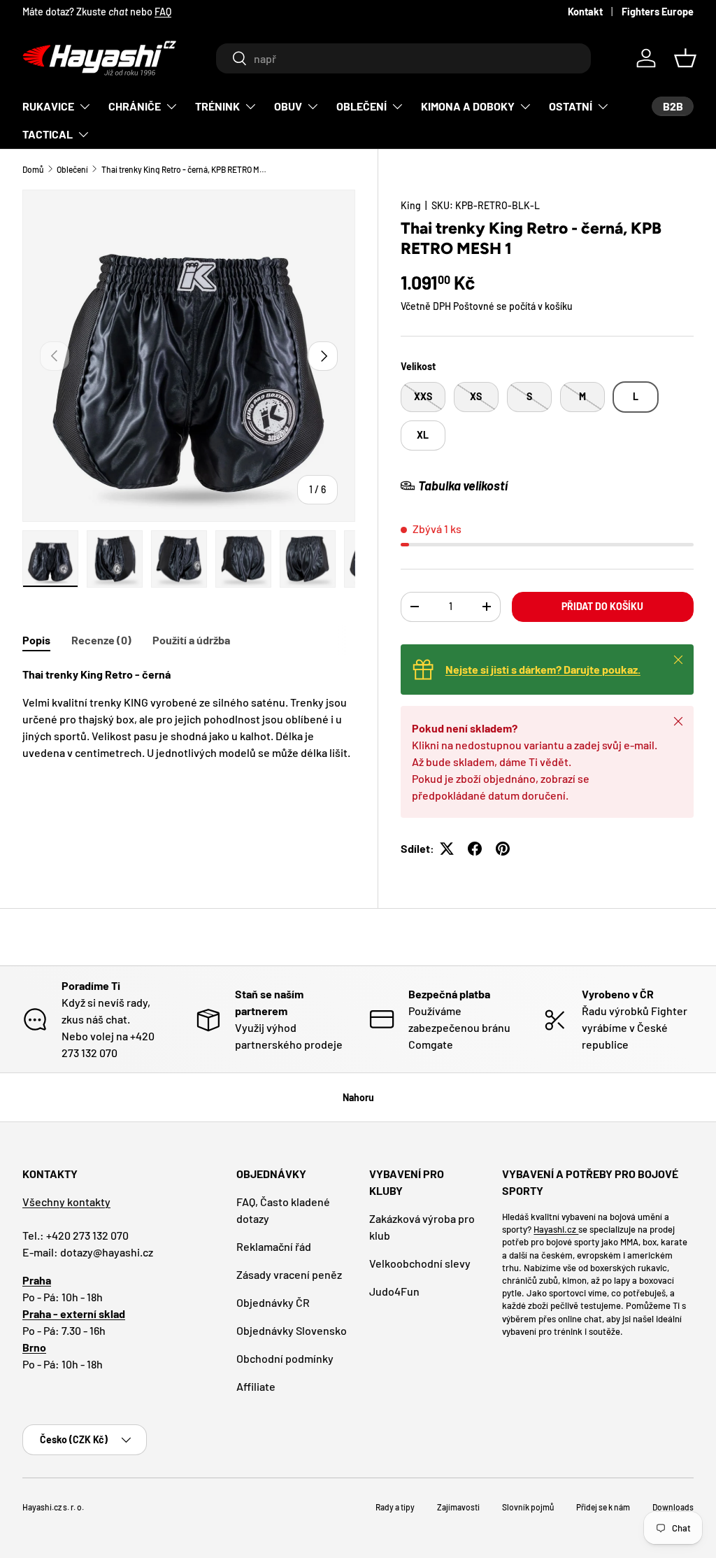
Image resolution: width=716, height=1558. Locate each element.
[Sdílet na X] (447, 849)
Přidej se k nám (603, 1507)
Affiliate (255, 1386)
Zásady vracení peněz (289, 1274)
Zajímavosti (458, 1507)
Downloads (673, 1507)
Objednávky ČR (273, 1302)
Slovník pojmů (528, 1507)
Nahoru (358, 1097)
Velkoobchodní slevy (420, 1263)
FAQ (163, 11)
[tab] (36, 640)
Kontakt (585, 11)
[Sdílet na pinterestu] (503, 849)
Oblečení (72, 169)
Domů (32, 169)
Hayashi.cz (556, 1229)
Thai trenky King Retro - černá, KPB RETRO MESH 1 (185, 169)
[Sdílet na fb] (475, 849)
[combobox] (403, 58)
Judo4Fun (394, 1291)
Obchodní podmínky (285, 1358)
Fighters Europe (658, 11)
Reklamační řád (273, 1246)
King (411, 205)
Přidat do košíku (602, 606)
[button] (685, 58)
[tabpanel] (188, 713)
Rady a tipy (395, 1507)
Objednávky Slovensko (291, 1330)
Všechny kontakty (66, 1201)
